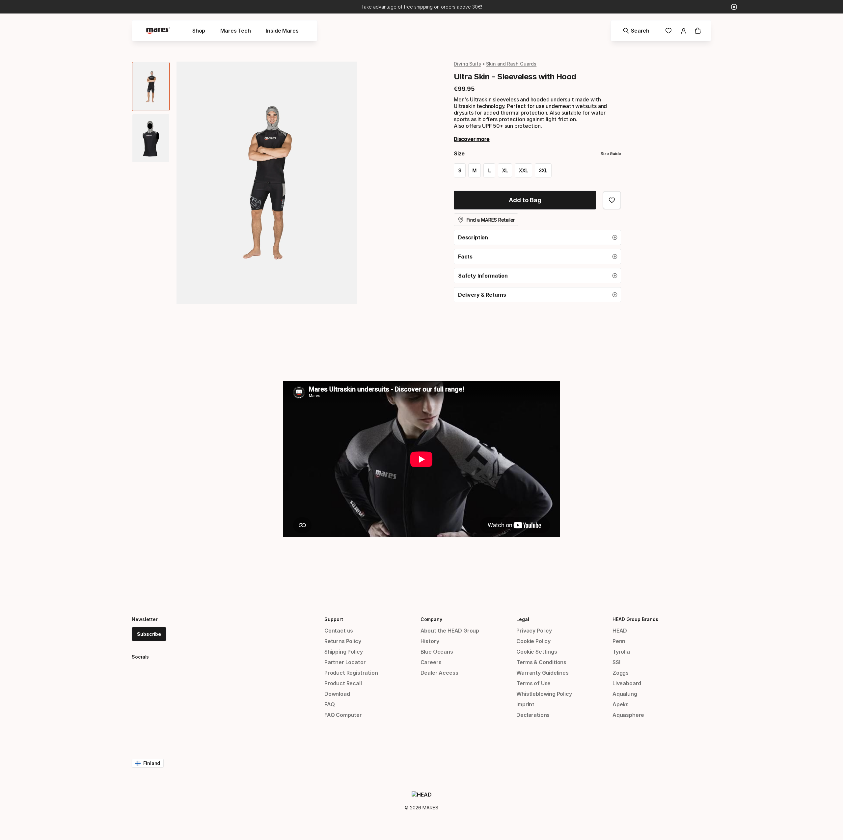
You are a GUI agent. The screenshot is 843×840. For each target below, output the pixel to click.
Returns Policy (342, 641)
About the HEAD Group (450, 630)
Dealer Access (439, 672)
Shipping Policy (343, 651)
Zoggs (620, 672)
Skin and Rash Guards (511, 64)
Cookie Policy (533, 641)
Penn (618, 641)
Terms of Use (533, 683)
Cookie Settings (536, 651)
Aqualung (624, 694)
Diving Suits (467, 64)
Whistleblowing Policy (544, 694)
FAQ (329, 704)
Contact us (338, 630)
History (430, 641)
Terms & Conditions (541, 662)
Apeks (620, 704)
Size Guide (611, 153)
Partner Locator (345, 662)
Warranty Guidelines (542, 672)
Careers (431, 662)
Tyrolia (621, 651)
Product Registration (351, 672)
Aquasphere (628, 715)
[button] (537, 237)
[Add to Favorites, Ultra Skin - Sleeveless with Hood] (612, 200)
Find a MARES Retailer (491, 220)
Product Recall (343, 683)
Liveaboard (626, 683)
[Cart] (697, 31)
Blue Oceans (437, 651)
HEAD (619, 630)
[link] (668, 31)
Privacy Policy (534, 630)
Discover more (472, 139)
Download (337, 694)
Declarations (533, 715)
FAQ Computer (343, 715)
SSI (616, 662)
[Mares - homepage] (158, 31)
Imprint (525, 704)
